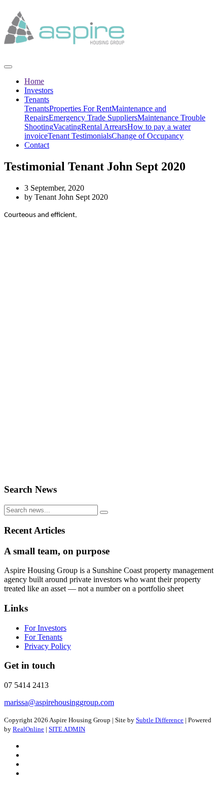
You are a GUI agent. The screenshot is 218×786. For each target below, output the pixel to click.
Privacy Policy (47, 646)
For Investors (45, 628)
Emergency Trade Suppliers (93, 117)
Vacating (67, 126)
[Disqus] (109, 346)
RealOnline (28, 729)
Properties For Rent (80, 108)
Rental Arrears (104, 126)
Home (34, 81)
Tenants (36, 99)
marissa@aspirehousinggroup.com (59, 702)
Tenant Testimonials (80, 136)
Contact (36, 145)
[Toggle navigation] (8, 66)
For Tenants (43, 637)
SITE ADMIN (67, 729)
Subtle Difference (160, 720)
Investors (38, 90)
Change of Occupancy (148, 136)
